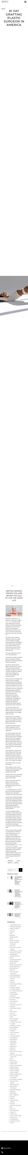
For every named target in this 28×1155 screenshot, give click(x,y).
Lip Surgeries (13, 1039)
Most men (13, 1049)
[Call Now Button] (2, 1152)
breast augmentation (15, 959)
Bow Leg (12, 945)
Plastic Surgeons (14, 1069)
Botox (11, 938)
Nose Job (12, 1060)
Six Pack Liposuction (15, 1105)
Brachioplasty (14, 954)
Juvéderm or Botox (15, 1025)
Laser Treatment (14, 1032)
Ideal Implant (13, 1020)
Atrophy (12, 932)
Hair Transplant (14, 1018)
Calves (12, 980)
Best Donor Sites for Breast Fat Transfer (18, 915)
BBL (11, 933)
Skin (11, 1107)
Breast (12, 958)
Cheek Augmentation (16, 984)
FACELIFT (12, 1006)
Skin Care (12, 1108)
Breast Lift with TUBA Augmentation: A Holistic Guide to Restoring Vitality (19, 905)
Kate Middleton (14, 1027)
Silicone (12, 1098)
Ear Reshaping (14, 994)
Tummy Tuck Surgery (16, 1115)
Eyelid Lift (13, 996)
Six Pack (12, 1103)
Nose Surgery (14, 1062)
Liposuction (13, 1041)
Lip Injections (13, 1037)
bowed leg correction (16, 951)
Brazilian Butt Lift (14, 956)
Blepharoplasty (14, 937)
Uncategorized (14, 1119)
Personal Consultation (16, 1065)
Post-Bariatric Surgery (16, 1079)
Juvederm (13, 1023)
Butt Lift (12, 970)
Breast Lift (13, 963)
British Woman (14, 968)
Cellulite (12, 982)
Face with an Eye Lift (16, 1004)
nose (11, 1058)
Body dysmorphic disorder (13, 687)
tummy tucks (13, 1117)
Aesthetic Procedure (15, 926)
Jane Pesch (9, 622)
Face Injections (14, 1001)
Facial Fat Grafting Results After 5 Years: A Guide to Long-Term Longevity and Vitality (18, 893)
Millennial (12, 1048)
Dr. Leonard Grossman (16, 991)
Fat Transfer (13, 1015)
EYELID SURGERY (15, 997)
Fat (11, 1010)
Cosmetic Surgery (15, 989)
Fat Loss (12, 1013)
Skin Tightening (14, 1110)
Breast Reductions (15, 966)
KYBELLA (12, 1030)
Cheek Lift (13, 985)
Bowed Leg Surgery (15, 952)
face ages (12, 999)
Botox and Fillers (14, 940)
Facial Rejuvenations (15, 1008)
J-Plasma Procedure (15, 1022)
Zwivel (12, 1122)
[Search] (20, 870)
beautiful (12, 935)
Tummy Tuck (13, 1114)
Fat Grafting (13, 1011)
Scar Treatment (14, 1095)
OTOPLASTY (13, 1063)
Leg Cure (12, 1034)
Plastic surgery (14, 1072)
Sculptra (12, 1096)
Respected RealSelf (15, 1089)
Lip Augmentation (15, 1036)
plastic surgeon (14, 1067)
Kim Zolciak (13, 1029)
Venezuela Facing (15, 1121)
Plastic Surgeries (14, 1070)
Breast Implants (14, 961)
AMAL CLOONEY (14, 928)
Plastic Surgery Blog (15, 1074)
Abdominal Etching (15, 925)
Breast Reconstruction (16, 964)
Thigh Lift (12, 1112)
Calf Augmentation (15, 975)
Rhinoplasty (13, 1093)
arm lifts (12, 930)
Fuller (11, 1017)
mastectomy (13, 1046)
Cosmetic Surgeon (15, 987)
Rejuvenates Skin (14, 1084)
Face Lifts (12, 1003)
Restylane (12, 1091)
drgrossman (13, 992)
